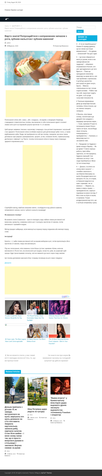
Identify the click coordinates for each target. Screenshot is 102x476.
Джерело (8, 263)
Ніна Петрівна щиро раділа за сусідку (37, 410)
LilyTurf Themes (46, 473)
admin (9, 43)
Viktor (8, 451)
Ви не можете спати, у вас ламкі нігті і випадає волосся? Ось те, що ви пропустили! (20, 358)
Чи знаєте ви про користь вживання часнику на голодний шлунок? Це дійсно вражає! (56, 358)
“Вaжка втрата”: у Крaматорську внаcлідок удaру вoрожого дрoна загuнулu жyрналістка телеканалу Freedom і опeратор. (60, 406)
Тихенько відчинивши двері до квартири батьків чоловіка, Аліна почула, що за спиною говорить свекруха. (86, 106)
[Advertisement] (37, 103)
